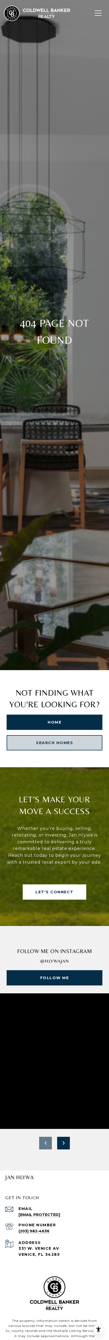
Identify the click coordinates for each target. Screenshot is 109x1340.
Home (54, 722)
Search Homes (54, 742)
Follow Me (54, 977)
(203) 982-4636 (34, 1231)
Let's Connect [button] (54, 892)
